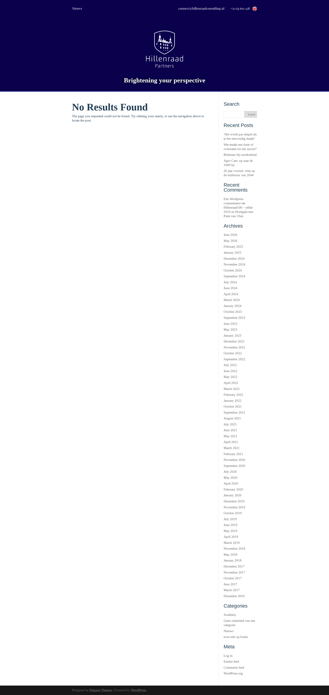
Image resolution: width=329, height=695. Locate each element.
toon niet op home (236, 637)
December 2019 (234, 501)
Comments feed (234, 667)
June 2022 (230, 371)
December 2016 (234, 596)
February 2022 (233, 394)
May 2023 (230, 329)
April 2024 (231, 294)
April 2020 (231, 483)
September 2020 (234, 466)
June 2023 (230, 323)
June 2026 (230, 235)
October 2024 (233, 270)
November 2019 (234, 507)
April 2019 (231, 537)
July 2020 (230, 471)
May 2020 (230, 477)
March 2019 (232, 543)
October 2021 (233, 406)
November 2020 (234, 460)
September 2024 (234, 276)
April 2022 (231, 383)
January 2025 (232, 252)
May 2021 (230, 436)
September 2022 (234, 359)
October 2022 (233, 353)
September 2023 (234, 317)
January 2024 (232, 306)
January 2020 (232, 495)
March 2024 (232, 300)
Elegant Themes (100, 690)
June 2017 (230, 584)
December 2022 (234, 341)
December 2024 (234, 258)
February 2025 (233, 246)
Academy (230, 615)
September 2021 (234, 412)
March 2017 (232, 590)
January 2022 (232, 400)
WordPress (138, 690)
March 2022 (232, 389)
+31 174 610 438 (240, 8)
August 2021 (232, 418)
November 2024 (234, 264)
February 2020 (233, 489)
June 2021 (230, 430)
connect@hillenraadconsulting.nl (201, 8)
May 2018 (230, 554)
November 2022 (234, 347)
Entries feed (231, 661)
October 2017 (233, 578)
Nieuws (77, 8)
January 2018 (232, 560)
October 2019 (233, 513)
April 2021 (231, 442)
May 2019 (230, 531)
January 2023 (232, 335)
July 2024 (230, 282)
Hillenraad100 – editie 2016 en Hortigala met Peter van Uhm (238, 212)
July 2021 (230, 424)
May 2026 (230, 241)
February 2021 (233, 454)
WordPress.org (233, 673)
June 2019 (230, 525)
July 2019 (230, 519)
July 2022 (230, 365)
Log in (228, 655)
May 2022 (230, 377)
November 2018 (234, 548)
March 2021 (232, 448)
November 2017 (234, 572)
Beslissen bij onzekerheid (240, 154)
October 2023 (233, 311)
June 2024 (230, 288)
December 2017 (234, 566)
